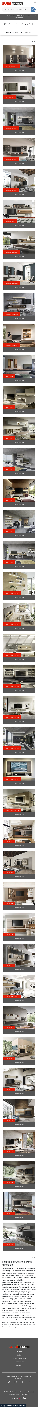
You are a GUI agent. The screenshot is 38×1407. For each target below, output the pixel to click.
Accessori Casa (19, 1362)
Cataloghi (19, 1365)
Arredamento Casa (18, 15)
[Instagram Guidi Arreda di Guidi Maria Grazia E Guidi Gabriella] (29, 1382)
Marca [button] (8, 33)
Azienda (19, 1352)
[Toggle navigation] (35, 3)
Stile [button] (21, 33)
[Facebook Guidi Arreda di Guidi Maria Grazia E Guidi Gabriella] (22, 1382)
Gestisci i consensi (19, 1405)
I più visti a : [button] (28, 33)
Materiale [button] (15, 33)
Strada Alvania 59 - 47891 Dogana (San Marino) (19, 1377)
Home (9, 15)
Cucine (19, 1355)
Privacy (3, 1405)
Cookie (8, 1405)
